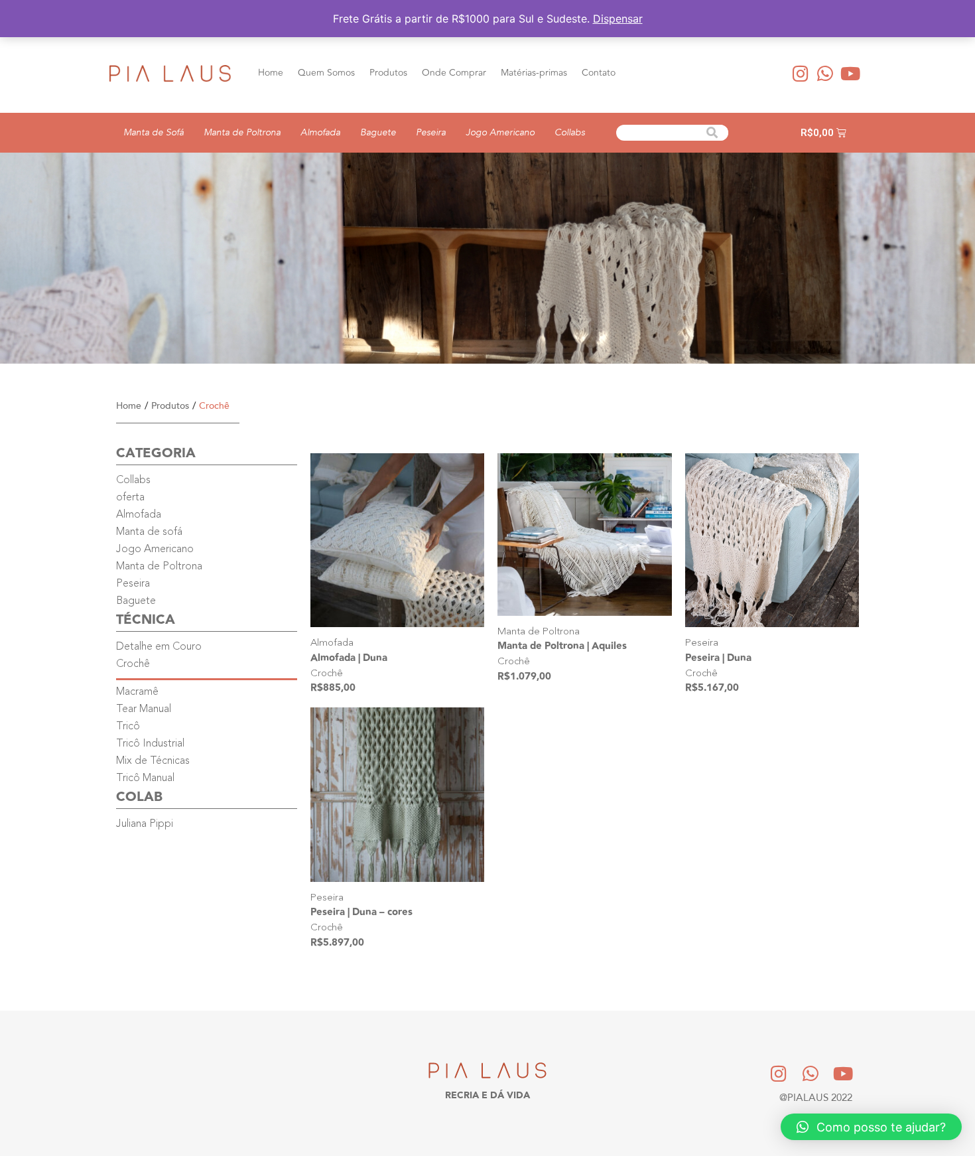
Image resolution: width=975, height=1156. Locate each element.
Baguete (378, 132)
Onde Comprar (454, 73)
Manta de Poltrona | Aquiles (562, 646)
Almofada (320, 132)
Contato (599, 73)
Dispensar (618, 18)
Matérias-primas (534, 73)
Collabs (569, 132)
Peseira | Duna (718, 658)
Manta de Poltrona (242, 132)
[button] (871, 1127)
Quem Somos (326, 73)
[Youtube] (850, 73)
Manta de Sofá (153, 132)
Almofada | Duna (348, 658)
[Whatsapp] (825, 73)
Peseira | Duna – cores (361, 912)
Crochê (326, 674)
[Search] (712, 133)
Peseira (431, 132)
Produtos (388, 73)
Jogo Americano (500, 132)
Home (270, 73)
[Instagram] (800, 73)
